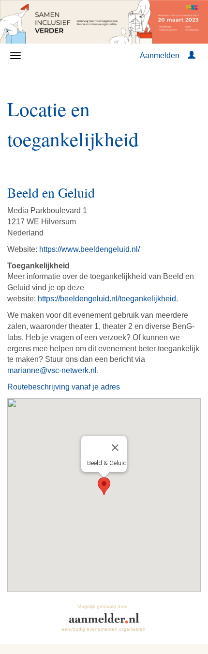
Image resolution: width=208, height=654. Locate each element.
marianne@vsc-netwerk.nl (52, 370)
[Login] (191, 55)
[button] (104, 486)
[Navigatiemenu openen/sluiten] (15, 55)
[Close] (115, 447)
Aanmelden (159, 55)
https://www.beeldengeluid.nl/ (89, 249)
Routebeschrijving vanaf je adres (63, 387)
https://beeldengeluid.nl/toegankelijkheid (107, 299)
